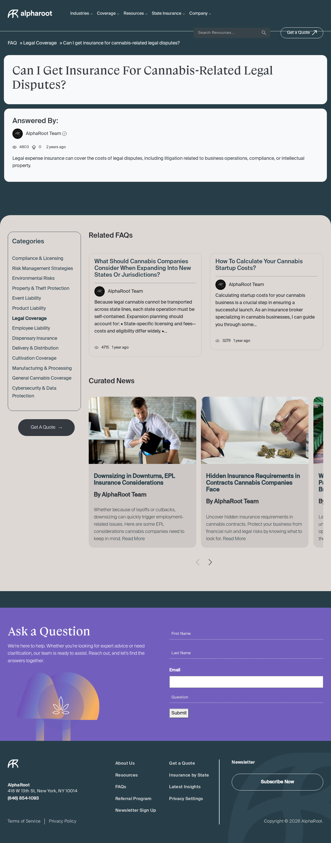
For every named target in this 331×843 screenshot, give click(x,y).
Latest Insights (185, 787)
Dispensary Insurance (34, 338)
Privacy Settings (186, 799)
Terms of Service (23, 821)
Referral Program (133, 799)
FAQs (120, 787)
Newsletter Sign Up (135, 810)
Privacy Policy (62, 821)
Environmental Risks (33, 278)
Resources (126, 775)
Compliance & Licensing (37, 258)
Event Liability (26, 298)
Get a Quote (182, 763)
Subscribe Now (277, 782)
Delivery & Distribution (35, 348)
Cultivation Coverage (34, 358)
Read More (133, 539)
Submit (179, 713)
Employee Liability (31, 328)
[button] (212, 562)
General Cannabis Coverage (41, 378)
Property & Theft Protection (40, 288)
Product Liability (29, 308)
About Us (125, 763)
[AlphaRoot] (30, 13)
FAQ (12, 43)
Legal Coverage (40, 43)
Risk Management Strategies (42, 268)
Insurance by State (189, 775)
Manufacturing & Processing (42, 368)
